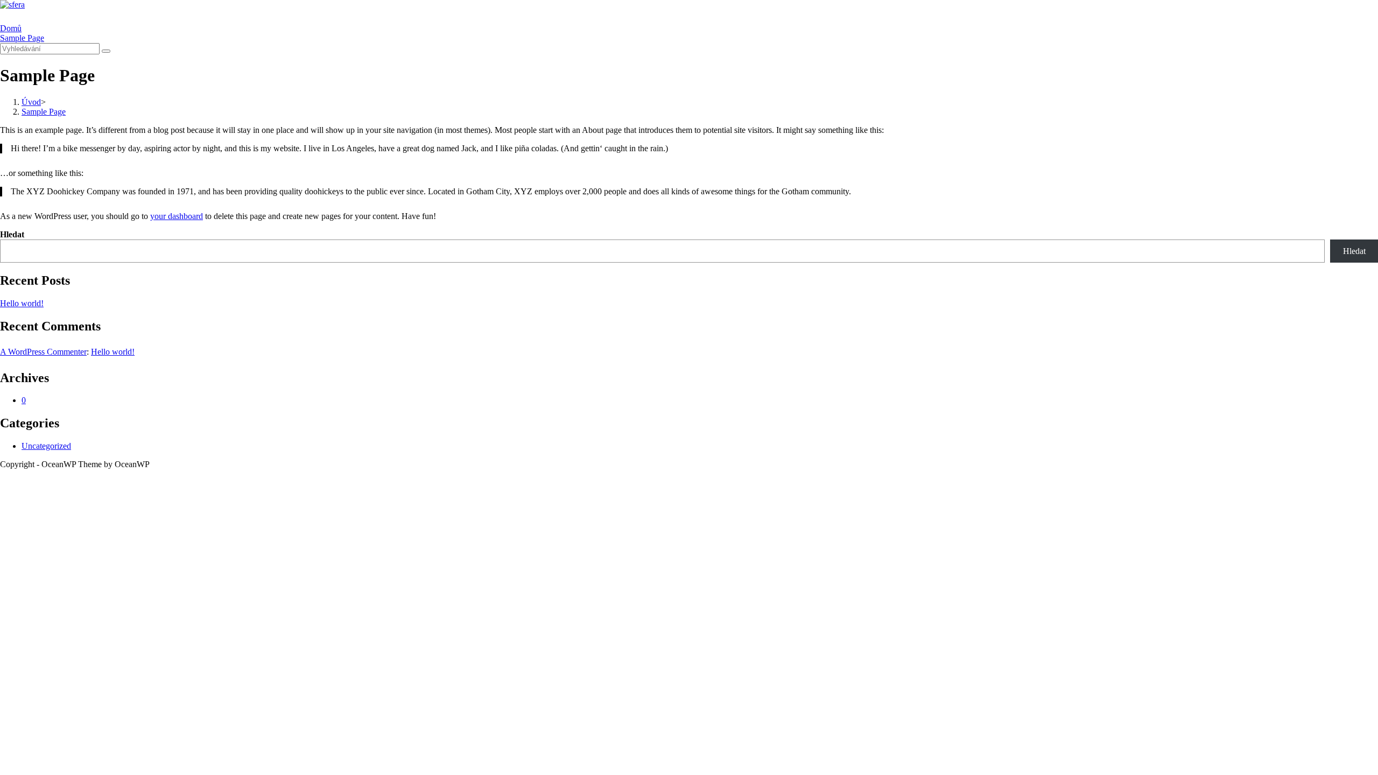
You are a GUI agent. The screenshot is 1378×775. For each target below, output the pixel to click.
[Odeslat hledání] (106, 51)
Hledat (12, 234)
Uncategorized (46, 445)
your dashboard (176, 216)
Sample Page (22, 38)
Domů (11, 28)
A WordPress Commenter (43, 351)
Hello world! (22, 303)
